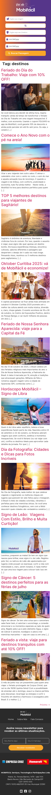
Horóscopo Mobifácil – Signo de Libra (21, 391)
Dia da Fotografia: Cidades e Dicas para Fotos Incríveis (25, 454)
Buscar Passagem (20, 53)
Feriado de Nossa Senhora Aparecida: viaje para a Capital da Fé (25, 328)
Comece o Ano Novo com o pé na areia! (25, 137)
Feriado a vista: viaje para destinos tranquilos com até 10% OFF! (24, 644)
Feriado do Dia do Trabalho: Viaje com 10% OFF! (23, 75)
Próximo (45, 705)
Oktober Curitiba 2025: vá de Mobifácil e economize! (24, 265)
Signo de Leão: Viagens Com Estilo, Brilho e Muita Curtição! (24, 519)
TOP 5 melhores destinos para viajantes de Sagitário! (23, 200)
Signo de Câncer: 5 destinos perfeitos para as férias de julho (24, 582)
